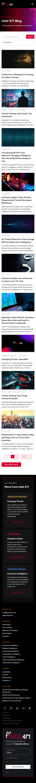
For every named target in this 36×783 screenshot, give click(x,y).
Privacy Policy (5, 712)
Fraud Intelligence (8, 657)
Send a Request (18, 767)
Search (30, 37)
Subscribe (17, 522)
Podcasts (5, 636)
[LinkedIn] (17, 708)
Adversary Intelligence (10, 645)
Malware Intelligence (9, 648)
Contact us (6, 680)
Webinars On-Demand (10, 630)
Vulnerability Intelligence (11, 654)
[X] (29, 708)
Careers (5, 675)
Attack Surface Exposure (11, 695)
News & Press (7, 678)
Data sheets (6, 625)
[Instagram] (11, 708)
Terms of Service (6, 715)
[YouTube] (23, 708)
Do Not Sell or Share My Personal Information (12, 720)
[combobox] (18, 42)
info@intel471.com (9, 612)
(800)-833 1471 (7, 615)
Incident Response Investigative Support (16, 698)
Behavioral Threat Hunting (11, 701)
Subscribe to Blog (11, 464)
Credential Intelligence (10, 651)
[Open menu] (32, 4)
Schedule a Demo (17, 557)
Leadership (6, 672)
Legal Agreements (6, 718)
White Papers (7, 633)
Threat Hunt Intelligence (11, 663)
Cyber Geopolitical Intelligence (13, 660)
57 (23, 456)
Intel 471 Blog (7, 627)
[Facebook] (4, 708)
